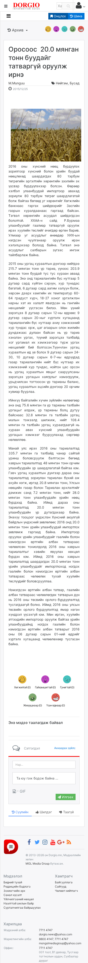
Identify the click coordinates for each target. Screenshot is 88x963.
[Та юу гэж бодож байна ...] (44, 778)
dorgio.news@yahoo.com (55, 934)
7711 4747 (46, 930)
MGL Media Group (38, 863)
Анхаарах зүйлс (65, 748)
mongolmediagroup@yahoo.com (60, 943)
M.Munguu (16, 83)
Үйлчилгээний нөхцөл (19, 899)
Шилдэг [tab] (45, 812)
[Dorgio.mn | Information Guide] (11, 846)
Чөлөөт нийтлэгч (66, 890)
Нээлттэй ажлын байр (19, 903)
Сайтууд (60, 886)
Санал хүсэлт (13, 895)
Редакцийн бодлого (17, 886)
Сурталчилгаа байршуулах (22, 907)
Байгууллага (64, 882)
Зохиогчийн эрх (14, 890)
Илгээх (67, 797)
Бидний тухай (13, 882)
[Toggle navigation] (9, 15)
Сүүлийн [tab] (21, 812)
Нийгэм (62, 83)
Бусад (75, 83)
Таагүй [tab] (68, 812)
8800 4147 (46, 939)
